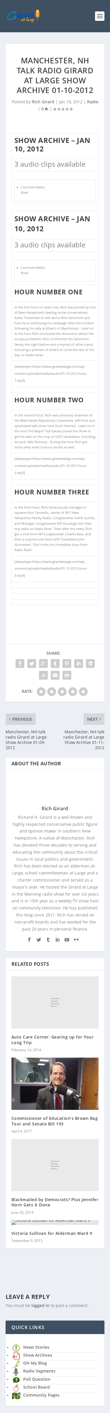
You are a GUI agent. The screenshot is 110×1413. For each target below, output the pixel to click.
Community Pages (41, 1395)
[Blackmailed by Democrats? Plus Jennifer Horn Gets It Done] (55, 1165)
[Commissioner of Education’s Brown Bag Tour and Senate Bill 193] (55, 1084)
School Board (36, 1387)
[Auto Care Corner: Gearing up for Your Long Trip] (55, 1002)
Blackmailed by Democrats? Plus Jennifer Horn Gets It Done (55, 1202)
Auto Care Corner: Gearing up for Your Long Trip (52, 1039)
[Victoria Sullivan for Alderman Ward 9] (55, 1222)
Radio (92, 101)
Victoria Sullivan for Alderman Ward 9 (51, 1233)
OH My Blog (35, 1363)
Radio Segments (39, 1371)
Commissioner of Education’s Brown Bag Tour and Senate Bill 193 (54, 1120)
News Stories (36, 1347)
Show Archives (37, 1355)
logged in (40, 1305)
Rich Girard (43, 101)
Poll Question (36, 1379)
